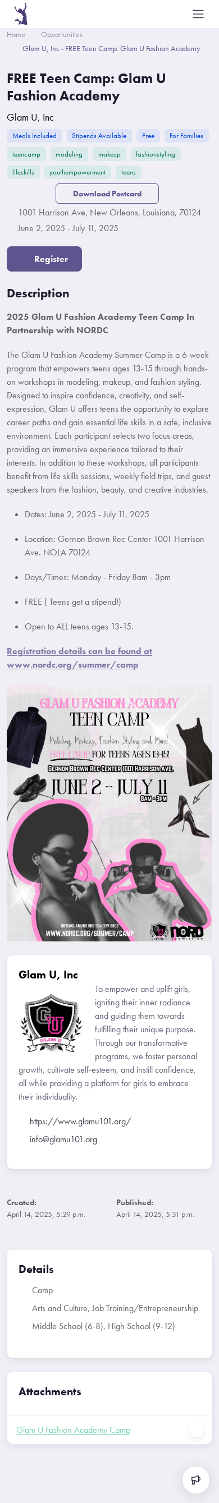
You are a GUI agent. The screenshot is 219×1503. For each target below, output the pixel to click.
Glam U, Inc (30, 117)
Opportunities (62, 34)
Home (16, 34)
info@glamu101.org (63, 1139)
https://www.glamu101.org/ (80, 1121)
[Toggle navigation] (198, 14)
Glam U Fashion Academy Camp (73, 1430)
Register (50, 259)
